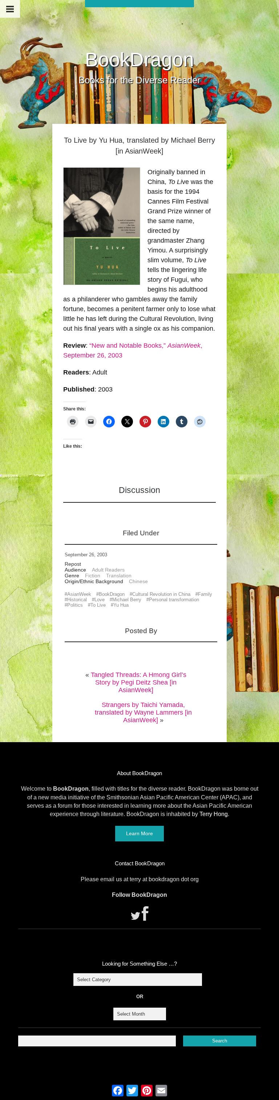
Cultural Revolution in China (161, 594)
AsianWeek (79, 594)
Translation (119, 575)
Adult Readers (108, 570)
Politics (75, 605)
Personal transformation (174, 599)
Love (99, 599)
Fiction (92, 575)
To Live (98, 605)
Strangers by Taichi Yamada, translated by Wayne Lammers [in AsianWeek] (143, 712)
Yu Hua (121, 605)
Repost (73, 564)
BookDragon (139, 59)
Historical (77, 599)
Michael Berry (126, 599)
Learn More (139, 833)
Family (205, 594)
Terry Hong (213, 814)
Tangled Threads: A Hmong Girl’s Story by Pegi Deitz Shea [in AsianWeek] (138, 682)
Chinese (138, 581)
